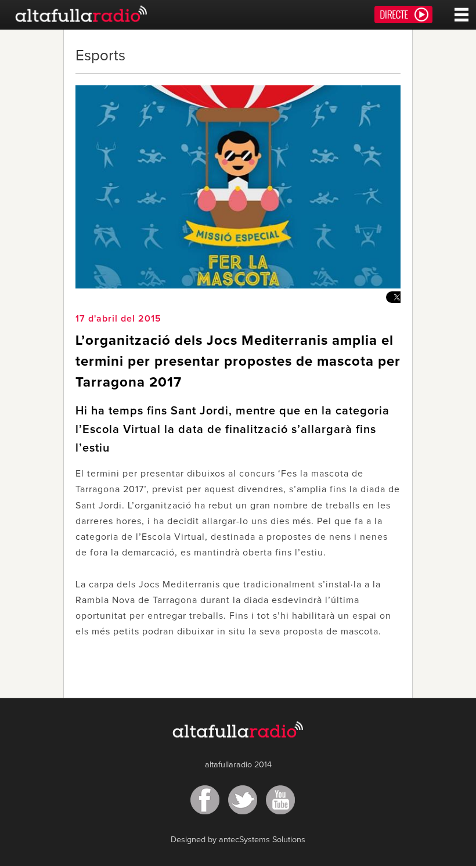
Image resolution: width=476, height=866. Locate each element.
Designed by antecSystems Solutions (238, 840)
